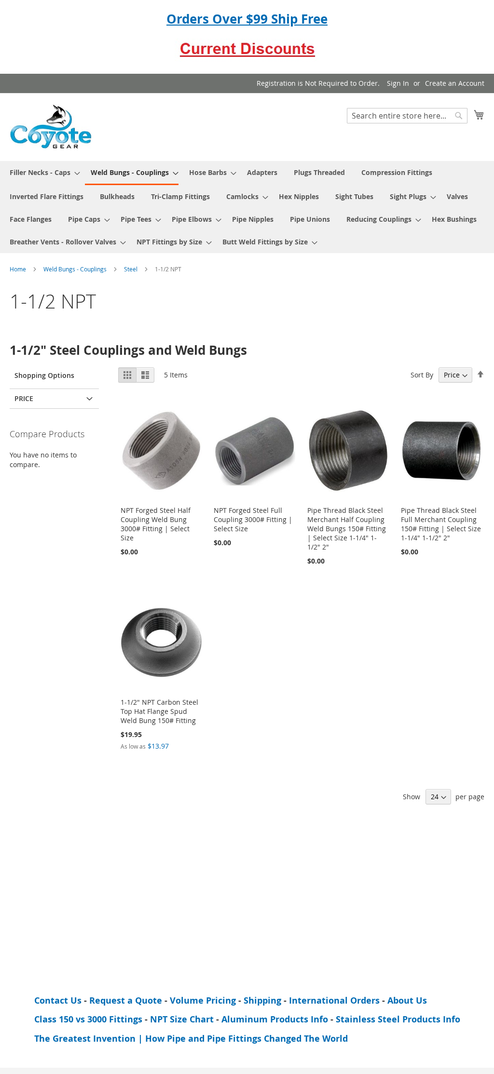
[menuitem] (42, 172)
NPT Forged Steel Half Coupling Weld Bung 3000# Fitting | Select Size (156, 524)
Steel (131, 269)
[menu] (247, 207)
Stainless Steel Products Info (398, 1019)
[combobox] (407, 115)
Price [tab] (23, 398)
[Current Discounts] (247, 57)
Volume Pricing (203, 1000)
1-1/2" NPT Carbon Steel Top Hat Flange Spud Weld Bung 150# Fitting (159, 711)
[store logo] (51, 126)
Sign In (398, 83)
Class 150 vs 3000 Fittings (88, 1019)
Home (18, 269)
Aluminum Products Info (274, 1019)
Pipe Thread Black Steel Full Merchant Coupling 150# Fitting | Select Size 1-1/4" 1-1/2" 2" (441, 524)
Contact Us (58, 1000)
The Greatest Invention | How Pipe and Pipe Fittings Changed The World (191, 1039)
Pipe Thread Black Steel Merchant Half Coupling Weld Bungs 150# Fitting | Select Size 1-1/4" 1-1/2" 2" (346, 528)
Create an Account (454, 83)
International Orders (334, 1000)
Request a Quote (125, 1000)
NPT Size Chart (182, 1019)
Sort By (422, 374)
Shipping (262, 1000)
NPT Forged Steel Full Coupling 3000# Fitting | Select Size (253, 519)
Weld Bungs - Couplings (75, 269)
